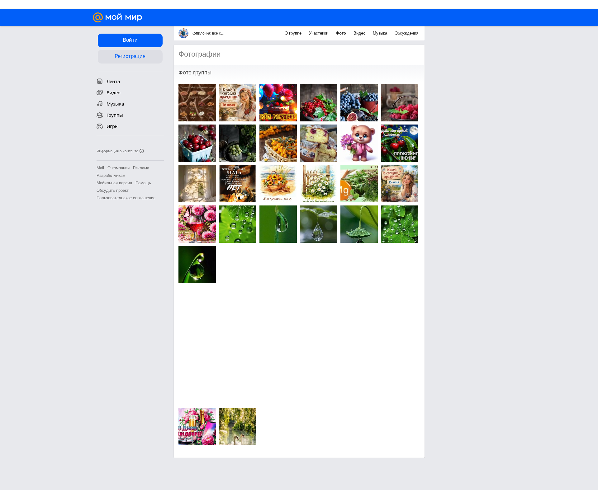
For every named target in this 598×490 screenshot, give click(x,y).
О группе (294, 33)
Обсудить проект (113, 190)
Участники (319, 33)
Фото (341, 33)
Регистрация (130, 56)
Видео (360, 33)
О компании (118, 168)
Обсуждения (406, 33)
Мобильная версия (114, 183)
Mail (100, 168)
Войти (130, 40)
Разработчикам (111, 175)
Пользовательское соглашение (126, 198)
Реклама (141, 168)
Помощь (143, 183)
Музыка (380, 33)
